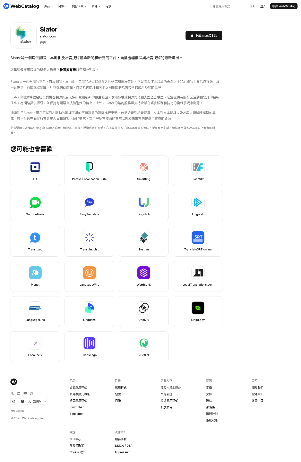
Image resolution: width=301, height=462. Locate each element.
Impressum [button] (122, 452)
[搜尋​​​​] (253, 6)
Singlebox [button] (76, 413)
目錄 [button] (118, 400)
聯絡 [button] (209, 400)
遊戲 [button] (118, 394)
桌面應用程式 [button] (78, 387)
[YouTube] (25, 393)
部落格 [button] (210, 407)
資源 (94, 6)
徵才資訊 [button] (257, 394)
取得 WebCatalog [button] (283, 6)
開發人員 (78, 6)
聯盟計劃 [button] (212, 413)
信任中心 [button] (75, 439)
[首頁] (21, 6)
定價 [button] (209, 387)
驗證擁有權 (68, 70)
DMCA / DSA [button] (123, 445)
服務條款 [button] (121, 439)
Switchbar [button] (77, 407)
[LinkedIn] (18, 393)
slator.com (48, 36)
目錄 (61, 6)
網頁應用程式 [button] (78, 400)
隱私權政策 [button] (77, 445)
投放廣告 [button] (166, 407)
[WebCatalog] (13, 382)
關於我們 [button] (257, 387)
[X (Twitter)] (12, 393)
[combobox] (34, 401)
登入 (263, 6)
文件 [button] (209, 394)
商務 (43, 43)
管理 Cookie (17, 410)
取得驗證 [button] (166, 394)
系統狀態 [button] (212, 420)
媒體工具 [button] (257, 400)
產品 (47, 6)
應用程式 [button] (121, 387)
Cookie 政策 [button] (78, 452)
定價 (108, 6)
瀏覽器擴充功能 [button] (80, 394)
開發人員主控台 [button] (171, 387)
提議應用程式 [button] (169, 400)
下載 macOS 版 (206, 35)
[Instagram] (31, 393)
